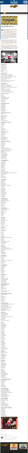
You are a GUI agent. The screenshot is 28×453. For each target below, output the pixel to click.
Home (2, 13)
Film (15, 13)
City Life (7, 13)
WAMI (5, 431)
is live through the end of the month (7, 43)
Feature (2, 431)
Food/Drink (10, 13)
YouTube (17, 14)
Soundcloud (20, 14)
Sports (19, 13)
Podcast (22, 13)
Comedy (13, 13)
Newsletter (26, 14)
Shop (24, 13)
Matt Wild (2, 27)
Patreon (23, 14)
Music (4, 13)
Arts (17, 13)
